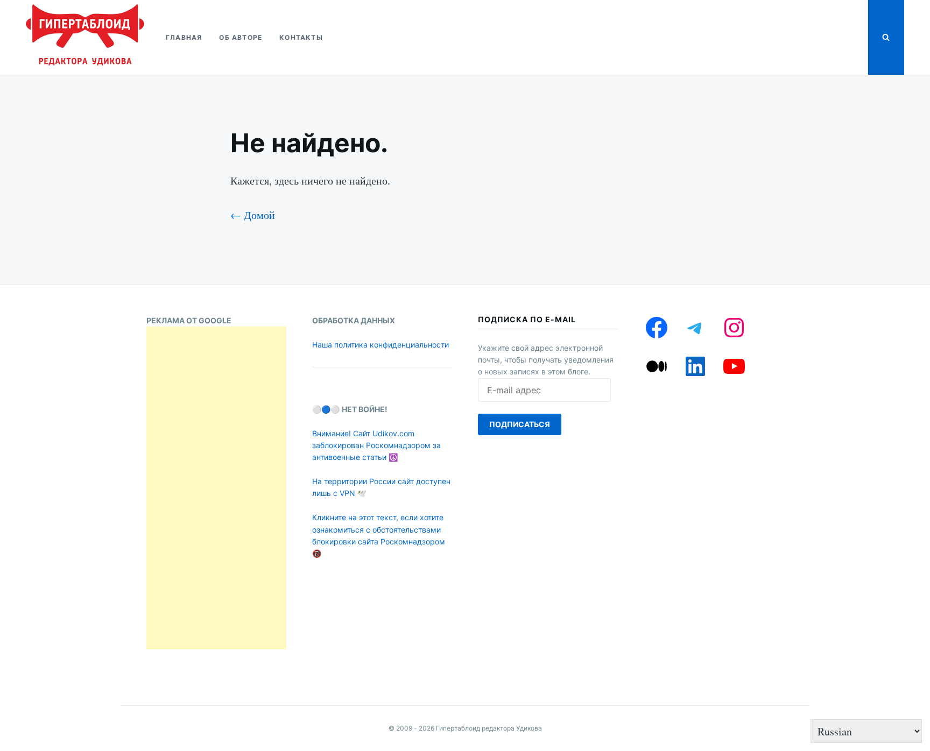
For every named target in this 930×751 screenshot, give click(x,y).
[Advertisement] (216, 488)
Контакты (301, 37)
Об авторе (240, 37)
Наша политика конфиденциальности (380, 344)
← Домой (252, 215)
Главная (184, 37)
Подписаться (519, 424)
